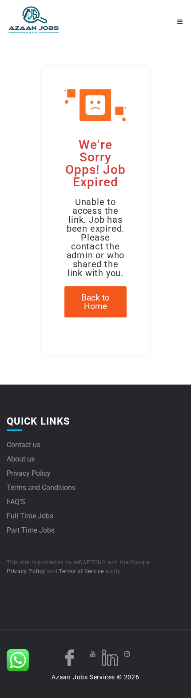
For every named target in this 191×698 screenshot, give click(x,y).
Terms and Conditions (41, 487)
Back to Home (95, 302)
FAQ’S (16, 501)
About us (21, 459)
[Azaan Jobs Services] (51, 20)
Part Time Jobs (31, 530)
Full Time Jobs (30, 516)
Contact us (23, 445)
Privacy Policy (29, 473)
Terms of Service (81, 571)
